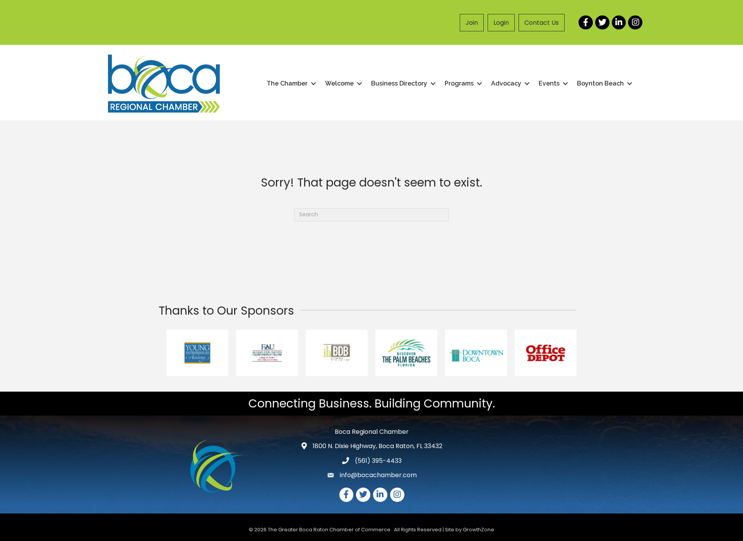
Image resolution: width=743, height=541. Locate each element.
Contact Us (541, 22)
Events (549, 83)
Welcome (339, 83)
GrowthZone (478, 529)
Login (501, 22)
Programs (459, 83)
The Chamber (287, 83)
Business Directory (399, 83)
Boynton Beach (600, 83)
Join (472, 22)
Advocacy (506, 83)
